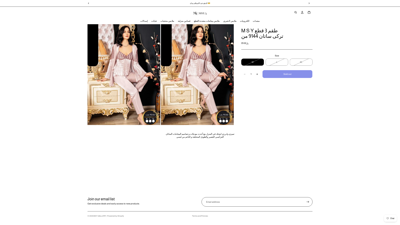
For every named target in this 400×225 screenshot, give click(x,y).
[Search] (295, 12)
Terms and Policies (200, 216)
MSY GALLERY (99, 216)
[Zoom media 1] (124, 74)
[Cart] (309, 12)
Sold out (287, 74)
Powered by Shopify (115, 216)
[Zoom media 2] (197, 74)
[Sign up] (308, 202)
